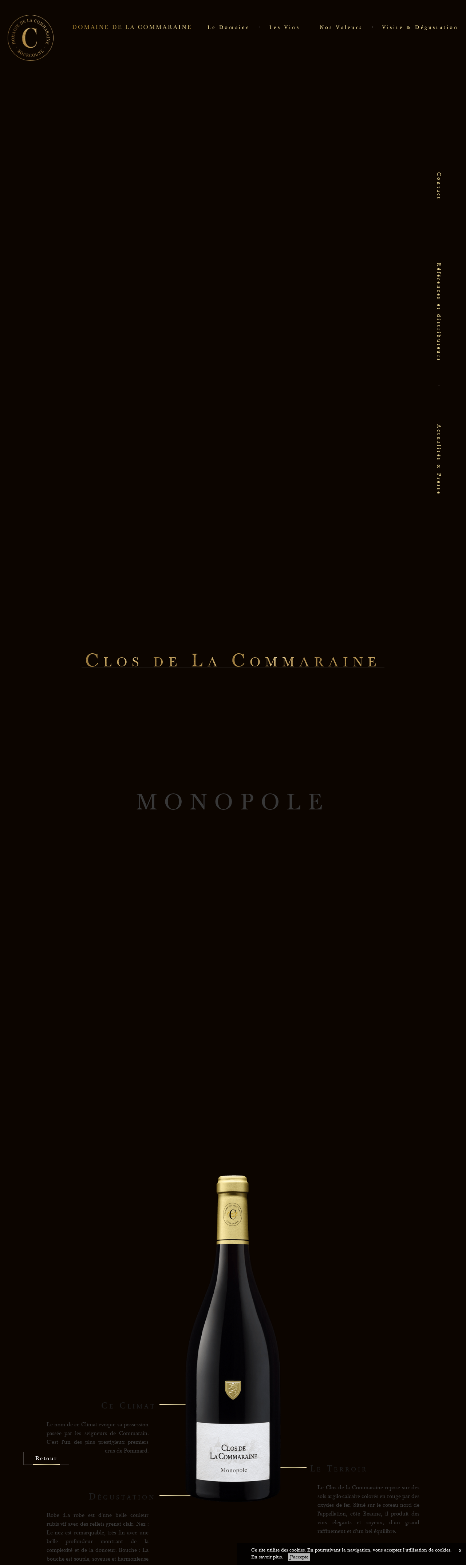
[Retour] (46, 1480)
